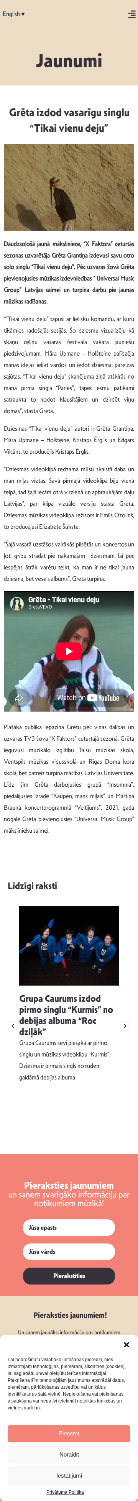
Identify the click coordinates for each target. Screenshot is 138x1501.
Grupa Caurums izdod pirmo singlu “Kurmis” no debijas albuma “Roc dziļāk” (66, 1015)
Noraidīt (69, 1454)
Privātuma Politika (65, 1492)
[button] (126, 1344)
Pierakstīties (69, 1276)
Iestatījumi (69, 1475)
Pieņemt (69, 1433)
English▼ (14, 14)
